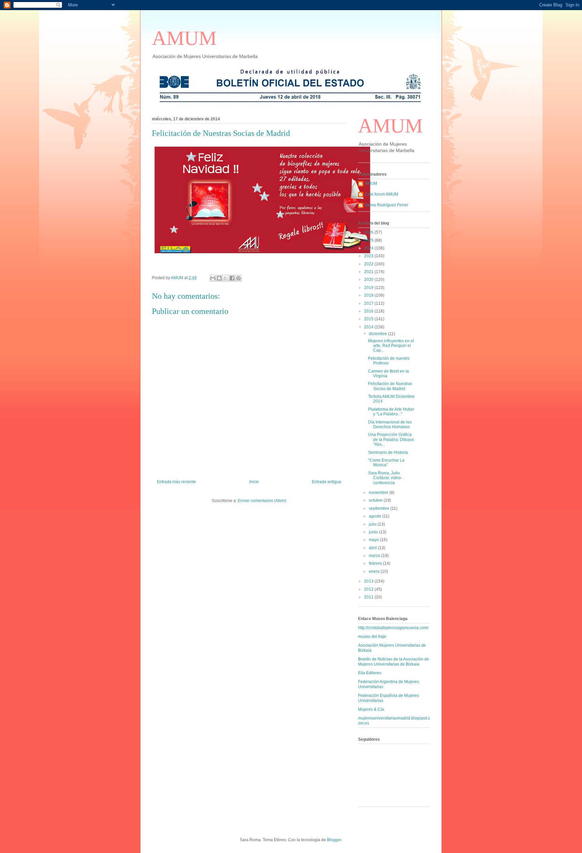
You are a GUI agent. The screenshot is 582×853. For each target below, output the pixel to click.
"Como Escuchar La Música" (386, 462)
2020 (369, 279)
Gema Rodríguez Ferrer (386, 205)
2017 (369, 303)
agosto (375, 516)
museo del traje (372, 636)
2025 (369, 240)
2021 (369, 271)
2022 (369, 264)
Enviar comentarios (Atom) (262, 500)
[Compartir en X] (225, 278)
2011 (369, 597)
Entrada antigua (326, 481)
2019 (369, 287)
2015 (369, 319)
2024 (369, 248)
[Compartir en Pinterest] (238, 278)
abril (373, 548)
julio (373, 524)
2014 (369, 327)
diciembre (378, 333)
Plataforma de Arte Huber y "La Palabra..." (391, 411)
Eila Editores (369, 673)
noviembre (379, 492)
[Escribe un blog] (219, 278)
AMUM (184, 38)
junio (374, 532)
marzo (375, 555)
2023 (369, 256)
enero (375, 571)
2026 (369, 232)
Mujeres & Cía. (371, 709)
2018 (369, 295)
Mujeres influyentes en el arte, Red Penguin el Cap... (391, 346)
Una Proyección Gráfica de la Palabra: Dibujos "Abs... (391, 439)
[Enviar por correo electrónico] (212, 278)
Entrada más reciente (176, 481)
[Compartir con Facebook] (232, 278)
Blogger (334, 839)
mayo (374, 539)
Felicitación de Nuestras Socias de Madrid (390, 386)
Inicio (254, 481)
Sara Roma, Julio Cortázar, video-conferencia (385, 478)
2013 (369, 581)
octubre (376, 500)
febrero (376, 563)
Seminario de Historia (388, 452)
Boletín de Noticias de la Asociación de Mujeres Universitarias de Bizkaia (393, 661)
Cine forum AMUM (381, 194)
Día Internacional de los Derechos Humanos (390, 424)
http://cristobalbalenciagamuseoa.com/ (393, 627)
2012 (369, 589)
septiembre (379, 508)
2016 (369, 311)
